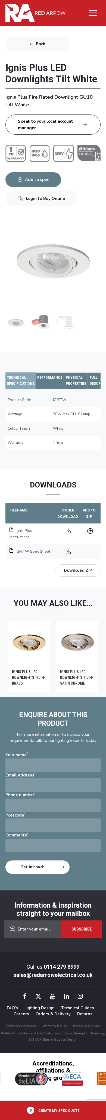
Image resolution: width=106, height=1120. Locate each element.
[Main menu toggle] (93, 12)
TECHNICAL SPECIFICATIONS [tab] (21, 381)
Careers (21, 1014)
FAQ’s (12, 1008)
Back (40, 44)
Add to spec (37, 179)
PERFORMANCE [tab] (49, 378)
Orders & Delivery (53, 1014)
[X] (38, 997)
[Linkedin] (66, 997)
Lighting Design (39, 1008)
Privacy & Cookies (87, 1026)
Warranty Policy (54, 1026)
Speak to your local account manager (45, 125)
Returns (84, 1014)
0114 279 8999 (61, 967)
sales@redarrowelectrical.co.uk (53, 975)
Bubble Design (65, 1039)
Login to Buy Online (45, 198)
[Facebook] (25, 997)
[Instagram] (80, 997)
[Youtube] (52, 997)
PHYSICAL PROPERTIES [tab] (76, 381)
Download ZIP (78, 570)
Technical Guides (77, 1008)
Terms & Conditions (21, 1026)
